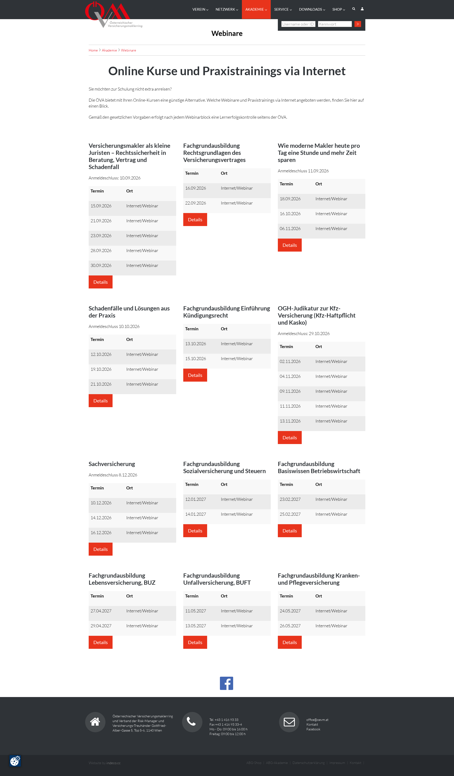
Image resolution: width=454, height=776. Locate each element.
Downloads (310, 9)
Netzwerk (225, 9)
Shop (337, 9)
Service (281, 9)
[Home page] (113, 13)
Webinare (128, 50)
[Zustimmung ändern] (15, 761)
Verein (198, 9)
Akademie (254, 9)
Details (100, 282)
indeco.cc (113, 763)
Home (93, 50)
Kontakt (312, 724)
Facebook (313, 729)
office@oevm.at (317, 720)
